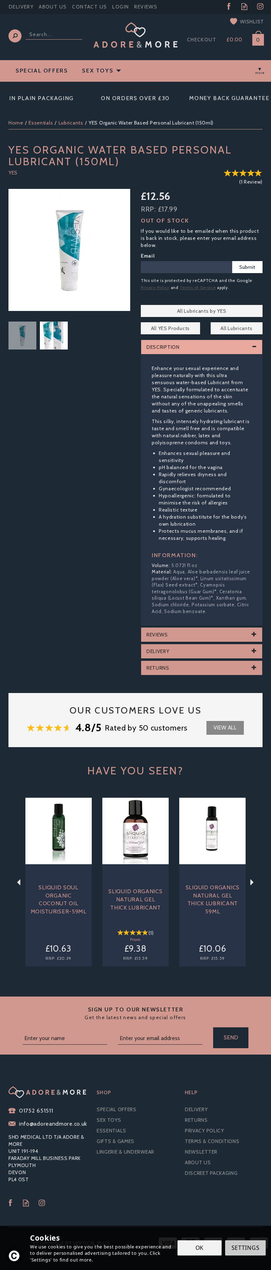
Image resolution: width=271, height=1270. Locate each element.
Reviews (145, 7)
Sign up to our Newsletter (135, 1013)
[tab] (201, 347)
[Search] (15, 35)
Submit (247, 267)
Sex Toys (109, 1120)
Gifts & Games (115, 1141)
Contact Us (89, 7)
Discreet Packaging (211, 1173)
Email (148, 256)
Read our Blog (244, 6)
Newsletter (201, 1152)
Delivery (196, 1109)
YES (13, 172)
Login (120, 7)
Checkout (201, 39)
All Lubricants (236, 328)
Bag (255, 38)
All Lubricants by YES (202, 311)
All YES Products (170, 328)
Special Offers (117, 1109)
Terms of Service (198, 287)
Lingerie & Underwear (125, 1152)
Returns (196, 1120)
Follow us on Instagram (260, 6)
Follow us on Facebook (228, 6)
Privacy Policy (155, 287)
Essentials (111, 1130)
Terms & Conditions (212, 1141)
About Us (198, 1162)
